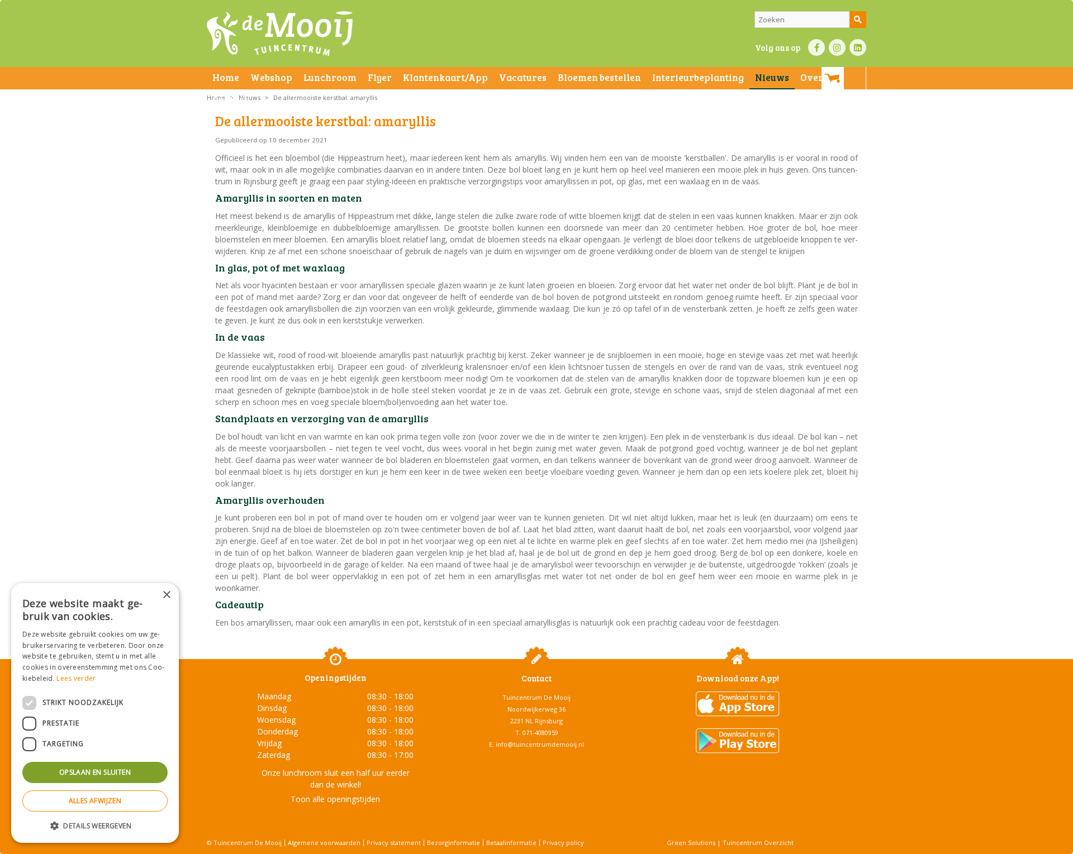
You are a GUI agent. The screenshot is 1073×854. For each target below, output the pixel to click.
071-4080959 (540, 732)
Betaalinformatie (511, 842)
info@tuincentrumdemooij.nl (540, 744)
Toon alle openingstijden (335, 799)
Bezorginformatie (453, 842)
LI (857, 47)
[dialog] (95, 713)
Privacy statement (394, 842)
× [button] (166, 595)
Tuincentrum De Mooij (536, 697)
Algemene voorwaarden (324, 842)
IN (837, 47)
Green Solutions (691, 842)
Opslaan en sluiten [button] (95, 772)
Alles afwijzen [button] (95, 800)
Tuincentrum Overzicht (758, 842)
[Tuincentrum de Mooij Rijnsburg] (280, 33)
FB (816, 47)
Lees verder (76, 678)
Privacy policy (563, 842)
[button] (95, 825)
